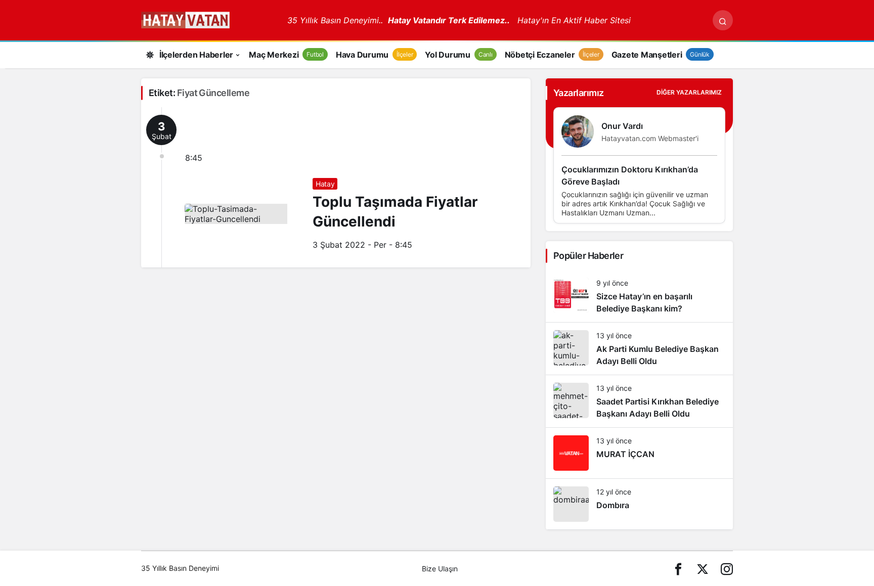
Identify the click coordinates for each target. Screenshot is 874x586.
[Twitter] (702, 568)
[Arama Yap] (723, 20)
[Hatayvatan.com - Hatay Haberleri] (210, 19)
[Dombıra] (639, 504)
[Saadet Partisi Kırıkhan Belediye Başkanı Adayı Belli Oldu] (639, 401)
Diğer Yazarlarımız (689, 92)
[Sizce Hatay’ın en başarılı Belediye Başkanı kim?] (639, 296)
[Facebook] (678, 568)
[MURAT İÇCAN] (639, 453)
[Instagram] (727, 568)
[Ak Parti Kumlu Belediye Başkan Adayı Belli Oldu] (639, 349)
